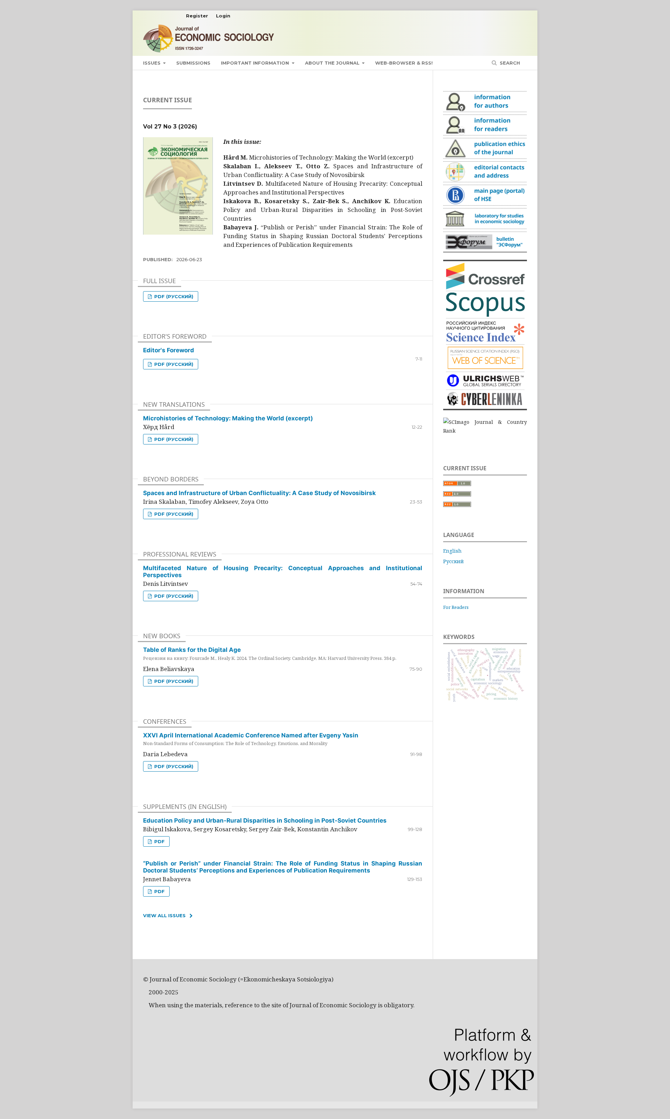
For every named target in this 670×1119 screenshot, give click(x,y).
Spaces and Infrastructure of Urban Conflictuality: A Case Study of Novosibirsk (259, 492)
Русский (453, 561)
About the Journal (333, 63)
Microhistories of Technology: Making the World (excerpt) (228, 418)
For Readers (456, 607)
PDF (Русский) (173, 296)
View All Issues (164, 915)
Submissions (193, 63)
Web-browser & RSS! (404, 63)
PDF (159, 841)
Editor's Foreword (168, 350)
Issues (152, 63)
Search (509, 63)
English (452, 550)
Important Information (255, 63)
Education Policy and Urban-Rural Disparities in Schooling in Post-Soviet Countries (265, 820)
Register (197, 16)
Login (223, 16)
